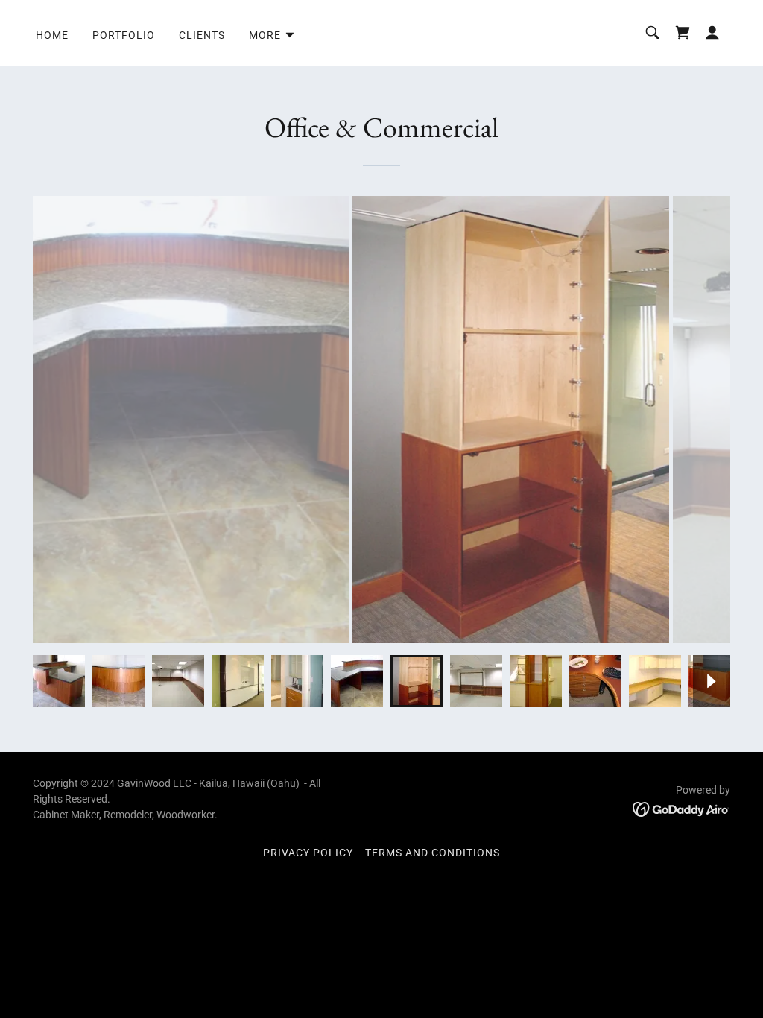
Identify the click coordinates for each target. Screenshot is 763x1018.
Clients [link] (202, 35)
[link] (682, 33)
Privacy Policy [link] (308, 853)
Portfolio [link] (123, 35)
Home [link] (52, 35)
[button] (272, 35)
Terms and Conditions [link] (432, 853)
